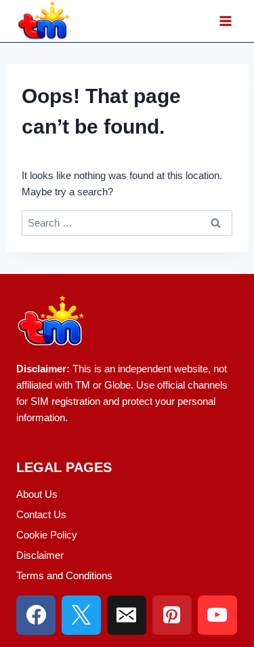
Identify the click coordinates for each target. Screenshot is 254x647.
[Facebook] (36, 615)
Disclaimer (40, 555)
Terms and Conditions (64, 575)
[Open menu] (225, 21)
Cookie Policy (46, 535)
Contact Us (41, 514)
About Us (37, 494)
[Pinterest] (172, 615)
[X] (81, 615)
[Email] (126, 615)
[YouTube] (217, 615)
